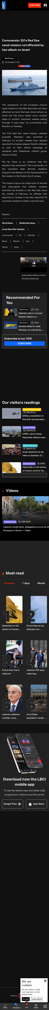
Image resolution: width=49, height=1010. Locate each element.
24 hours (9, 583)
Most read (15, 573)
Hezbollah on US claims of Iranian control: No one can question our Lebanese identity (34, 469)
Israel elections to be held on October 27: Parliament (33, 454)
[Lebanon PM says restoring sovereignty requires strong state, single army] (37, 658)
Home (5, 1007)
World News (23, 310)
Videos (12, 491)
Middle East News (30, 446)
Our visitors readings (21, 403)
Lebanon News (29, 427)
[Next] (45, 514)
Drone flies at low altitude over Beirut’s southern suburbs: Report (35, 628)
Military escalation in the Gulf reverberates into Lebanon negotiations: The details (33, 418)
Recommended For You (23, 300)
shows (36, 1007)
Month (41, 583)
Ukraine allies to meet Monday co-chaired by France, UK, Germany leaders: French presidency (30, 328)
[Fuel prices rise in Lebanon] (12, 658)
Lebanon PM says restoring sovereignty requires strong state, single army (36, 672)
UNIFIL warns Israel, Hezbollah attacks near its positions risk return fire (34, 436)
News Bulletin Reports (31, 409)
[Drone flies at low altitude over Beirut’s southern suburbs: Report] (37, 613)
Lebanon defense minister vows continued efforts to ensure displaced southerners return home (12, 716)
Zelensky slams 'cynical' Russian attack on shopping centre (30, 315)
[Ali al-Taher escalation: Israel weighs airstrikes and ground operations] (37, 702)
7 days (26, 583)
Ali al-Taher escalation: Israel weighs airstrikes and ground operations (35, 716)
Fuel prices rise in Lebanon (11, 672)
